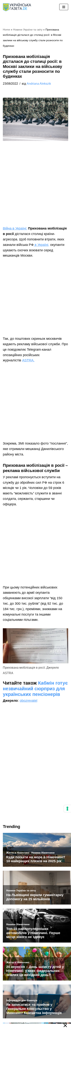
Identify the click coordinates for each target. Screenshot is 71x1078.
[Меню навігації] (63, 7)
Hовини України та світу (27, 29)
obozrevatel (28, 700)
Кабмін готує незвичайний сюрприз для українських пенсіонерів (35, 688)
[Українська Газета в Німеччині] (17, 7)
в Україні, (41, 245)
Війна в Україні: (15, 228)
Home (6, 29)
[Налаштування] (67, 808)
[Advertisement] (35, 189)
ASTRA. (28, 360)
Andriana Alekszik (39, 83)
